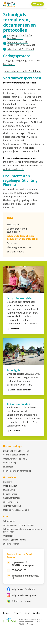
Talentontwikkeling (12, 505)
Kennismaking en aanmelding (17, 470)
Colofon (36, 613)
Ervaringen (8, 466)
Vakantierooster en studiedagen (18, 525)
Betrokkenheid (10, 494)
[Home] (10, 4)
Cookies (7, 613)
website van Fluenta (13, 169)
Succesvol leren (10, 501)
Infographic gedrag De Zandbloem (23, 70)
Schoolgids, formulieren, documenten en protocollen (22, 530)
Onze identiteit (10, 485)
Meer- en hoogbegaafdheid (16, 509)
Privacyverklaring (22, 613)
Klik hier (19, 203)
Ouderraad (8, 535)
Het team (7, 482)
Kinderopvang (9, 462)
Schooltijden (9, 521)
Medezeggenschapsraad (14, 539)
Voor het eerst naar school (15, 454)
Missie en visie (10, 489)
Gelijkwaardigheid (11, 497)
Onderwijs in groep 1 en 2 (15, 458)
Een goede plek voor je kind (16, 450)
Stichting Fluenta (11, 543)
